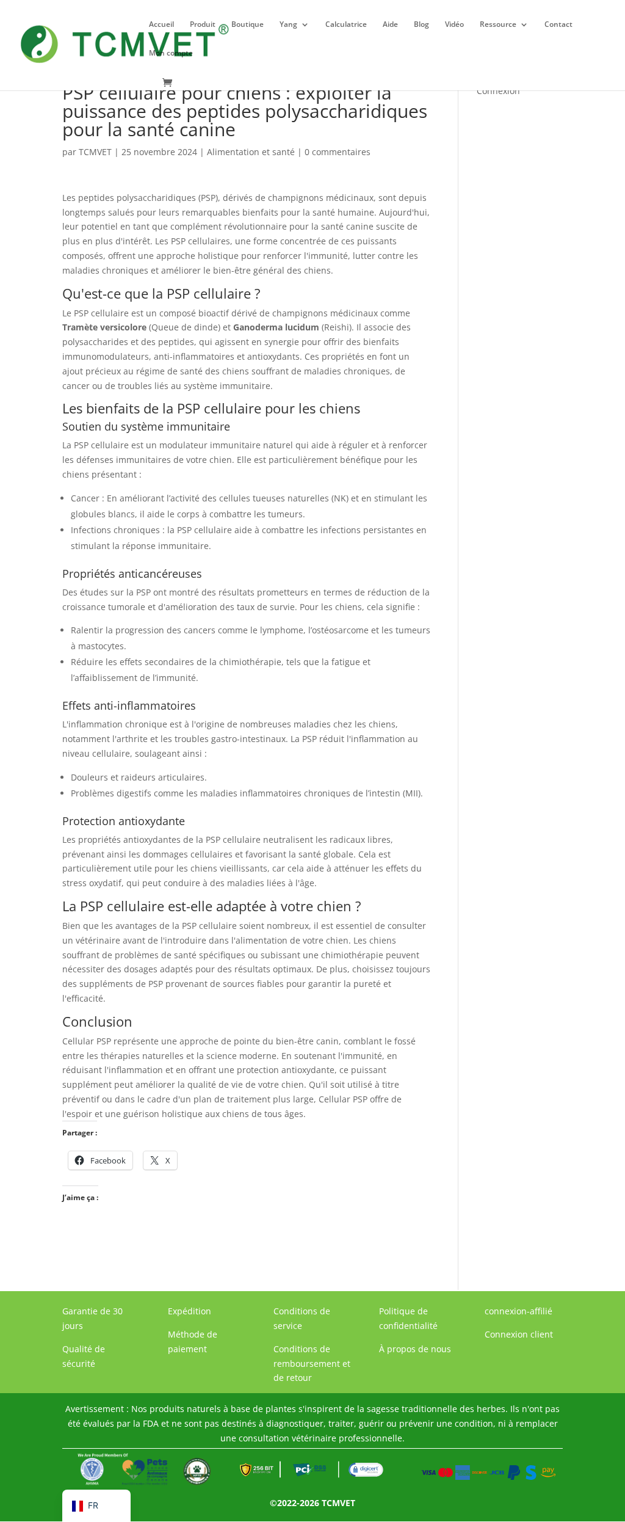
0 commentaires (337, 152)
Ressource (498, 24)
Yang (288, 24)
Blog (421, 24)
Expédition (189, 1311)
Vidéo (454, 24)
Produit (202, 24)
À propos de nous (415, 1349)
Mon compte (171, 53)
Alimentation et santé (251, 152)
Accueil (161, 24)
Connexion (498, 90)
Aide (390, 24)
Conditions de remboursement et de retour (311, 1363)
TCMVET (95, 152)
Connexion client (519, 1334)
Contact (558, 24)
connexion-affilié (518, 1311)
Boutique (247, 24)
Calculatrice (346, 24)
